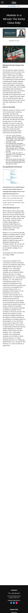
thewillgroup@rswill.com (14, 600)
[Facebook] (11, 603)
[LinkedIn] (14, 603)
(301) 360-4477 (16, 593)
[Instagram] (17, 603)
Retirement (14, 612)
